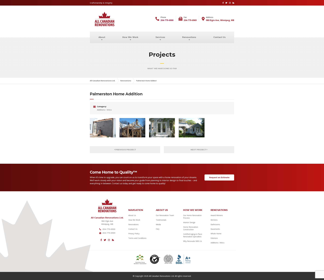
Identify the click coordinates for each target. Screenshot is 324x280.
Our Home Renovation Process (192, 216)
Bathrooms (215, 224)
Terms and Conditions (137, 238)
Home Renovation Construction (190, 228)
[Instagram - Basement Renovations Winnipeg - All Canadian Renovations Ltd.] (230, 3)
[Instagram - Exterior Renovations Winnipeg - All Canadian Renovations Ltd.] (109, 239)
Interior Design (189, 222)
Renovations (189, 37)
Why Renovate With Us (192, 241)
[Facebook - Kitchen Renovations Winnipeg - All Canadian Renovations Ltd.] (223, 3)
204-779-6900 (166, 20)
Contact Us (219, 37)
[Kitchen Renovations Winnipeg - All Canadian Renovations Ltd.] (162, 127)
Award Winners (217, 215)
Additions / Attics (217, 242)
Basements (215, 229)
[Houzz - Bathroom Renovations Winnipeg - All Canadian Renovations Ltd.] (233, 3)
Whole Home (216, 233)
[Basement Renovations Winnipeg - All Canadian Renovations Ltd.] (192, 127)
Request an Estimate (219, 177)
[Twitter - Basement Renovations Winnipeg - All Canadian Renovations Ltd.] (226, 3)
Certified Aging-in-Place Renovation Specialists (192, 235)
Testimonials (161, 220)
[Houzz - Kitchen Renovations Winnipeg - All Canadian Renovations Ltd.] (113, 239)
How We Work (130, 37)
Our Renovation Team (165, 215)
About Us (132, 215)
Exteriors (214, 238)
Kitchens (214, 220)
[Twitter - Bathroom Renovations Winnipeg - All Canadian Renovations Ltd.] (105, 239)
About (101, 37)
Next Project (199, 149)
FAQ (157, 229)
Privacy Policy (133, 233)
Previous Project (125, 149)
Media (158, 224)
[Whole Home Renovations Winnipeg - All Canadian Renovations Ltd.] (103, 127)
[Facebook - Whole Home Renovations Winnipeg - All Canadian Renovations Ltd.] (101, 239)
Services (160, 37)
